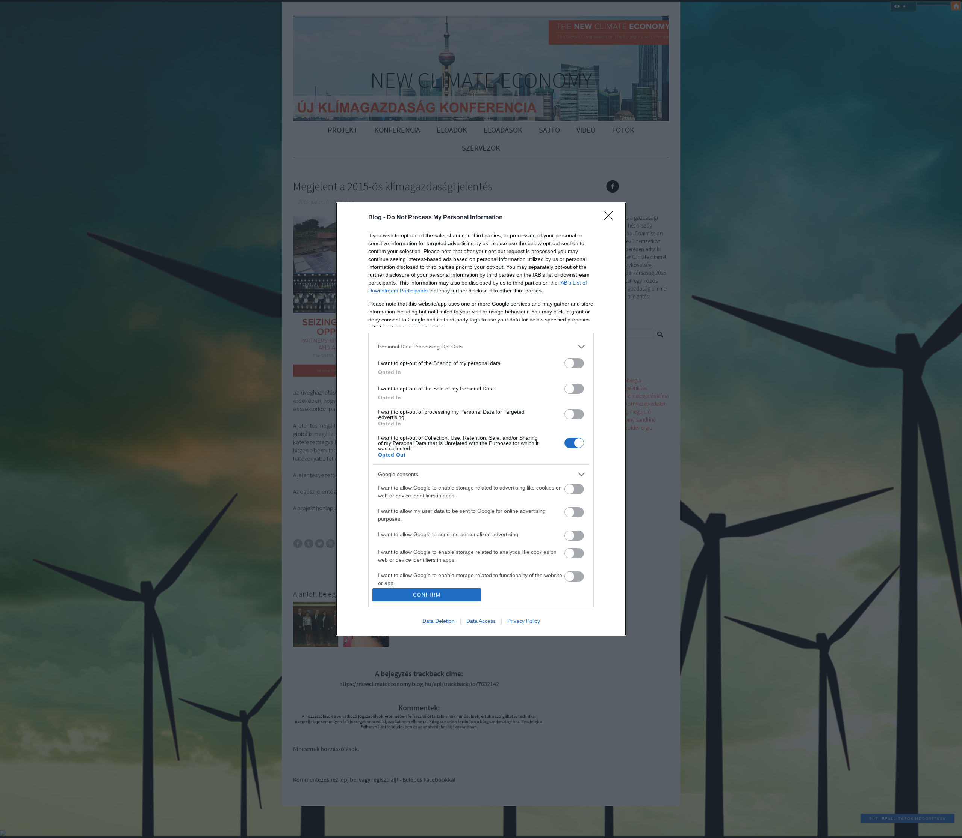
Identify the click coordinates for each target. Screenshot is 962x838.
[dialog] (481, 419)
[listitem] (481, 347)
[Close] (611, 218)
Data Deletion (438, 621)
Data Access (481, 621)
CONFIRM (427, 595)
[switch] (574, 363)
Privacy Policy (523, 621)
